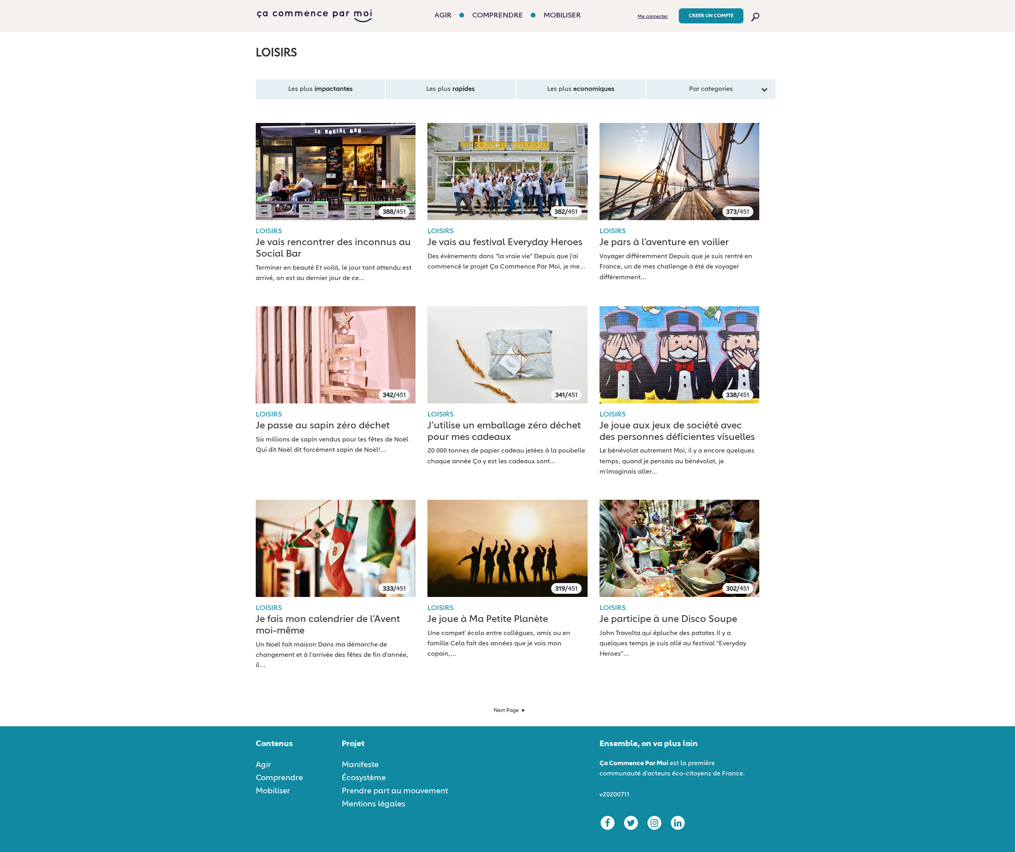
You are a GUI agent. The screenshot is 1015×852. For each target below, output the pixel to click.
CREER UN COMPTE (711, 15)
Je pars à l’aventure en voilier (664, 242)
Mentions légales (373, 804)
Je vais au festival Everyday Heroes (504, 242)
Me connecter (653, 16)
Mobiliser (562, 15)
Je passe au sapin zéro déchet (323, 425)
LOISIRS (269, 231)
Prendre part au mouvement (395, 791)
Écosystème (364, 778)
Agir (443, 15)
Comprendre (497, 15)
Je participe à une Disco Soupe (668, 619)
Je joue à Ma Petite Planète (487, 619)
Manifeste (360, 765)
